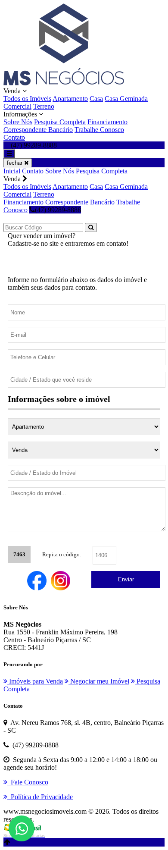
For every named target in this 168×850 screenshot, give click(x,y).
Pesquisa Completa (60, 121)
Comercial (17, 106)
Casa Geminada (126, 98)
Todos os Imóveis (27, 98)
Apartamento (70, 98)
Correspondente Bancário (38, 129)
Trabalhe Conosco (99, 129)
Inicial (11, 171)
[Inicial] (63, 83)
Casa (96, 98)
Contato (14, 137)
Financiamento (107, 121)
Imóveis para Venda (35, 681)
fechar (15, 163)
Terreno (43, 106)
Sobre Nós (17, 121)
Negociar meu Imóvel (98, 681)
